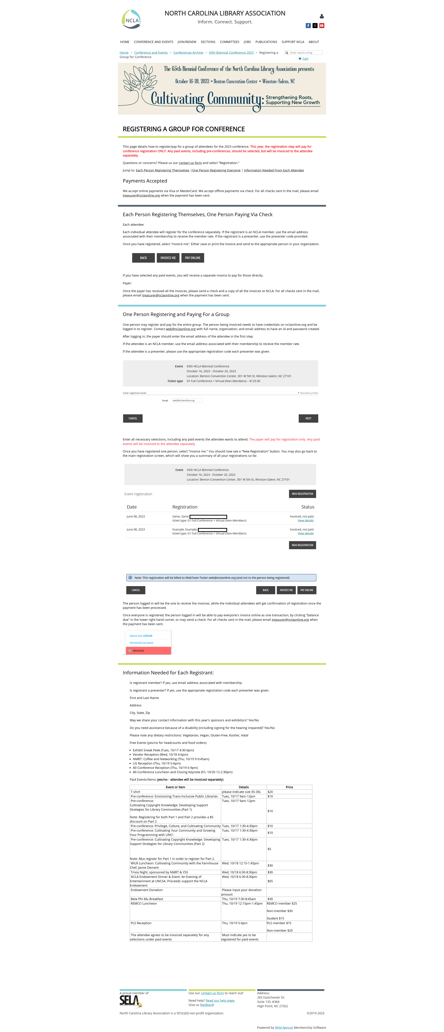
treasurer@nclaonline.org (141, 195)
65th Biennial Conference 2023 (231, 52)
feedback (206, 1005)
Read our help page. (220, 1000)
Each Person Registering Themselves (162, 170)
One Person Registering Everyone (216, 170)
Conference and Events (151, 52)
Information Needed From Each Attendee (274, 170)
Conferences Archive (188, 52)
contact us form (190, 163)
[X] (315, 25)
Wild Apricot (284, 1027)
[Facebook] (308, 25)
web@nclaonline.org (181, 329)
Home (124, 52)
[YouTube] (321, 25)
